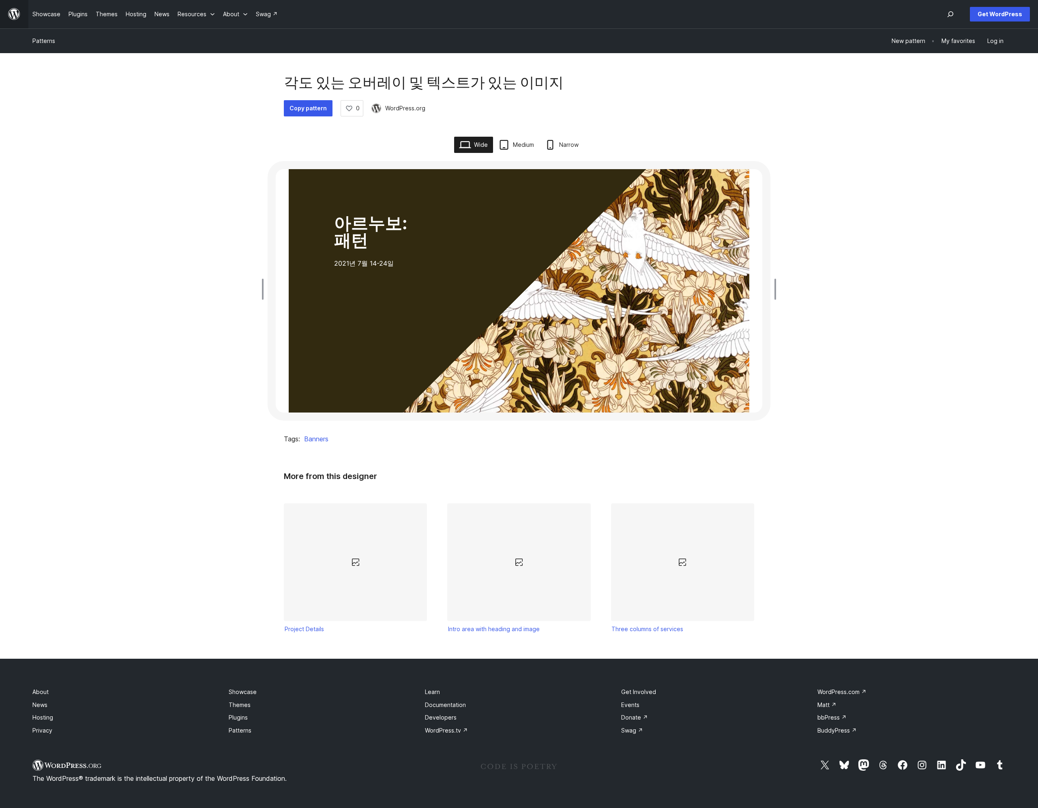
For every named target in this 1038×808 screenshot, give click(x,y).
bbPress (832, 717)
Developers (441, 717)
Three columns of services (647, 628)
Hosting (42, 717)
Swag (632, 730)
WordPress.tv (446, 730)
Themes (240, 704)
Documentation (445, 704)
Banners (316, 439)
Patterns (43, 40)
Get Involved (638, 691)
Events (630, 704)
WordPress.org (405, 108)
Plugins (238, 717)
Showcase (243, 691)
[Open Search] (950, 14)
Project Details (304, 628)
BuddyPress (837, 730)
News (39, 704)
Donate (634, 717)
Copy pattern (308, 108)
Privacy (42, 730)
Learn (432, 691)
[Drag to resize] (265, 289)
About (40, 691)
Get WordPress (1000, 14)
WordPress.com (841, 691)
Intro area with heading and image (494, 628)
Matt (826, 704)
